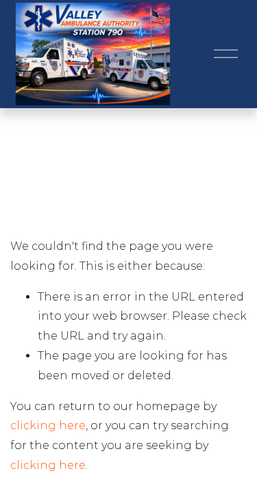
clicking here (48, 425)
